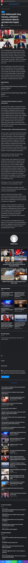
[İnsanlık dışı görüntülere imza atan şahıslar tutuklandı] (5, 399)
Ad (2, 355)
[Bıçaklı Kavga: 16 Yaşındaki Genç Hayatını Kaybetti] (7, 303)
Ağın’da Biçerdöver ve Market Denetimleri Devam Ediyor (17, 482)
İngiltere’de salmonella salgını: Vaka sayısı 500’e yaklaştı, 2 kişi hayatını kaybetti (13, 412)
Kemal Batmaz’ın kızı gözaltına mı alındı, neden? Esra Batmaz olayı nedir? (20, 294)
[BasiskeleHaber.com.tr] (14, 4)
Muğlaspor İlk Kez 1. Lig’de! (16, 444)
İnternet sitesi (4, 365)
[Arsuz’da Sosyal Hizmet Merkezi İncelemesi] (21, 303)
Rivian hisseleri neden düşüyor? (9, 408)
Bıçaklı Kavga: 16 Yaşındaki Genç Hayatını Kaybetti (7, 310)
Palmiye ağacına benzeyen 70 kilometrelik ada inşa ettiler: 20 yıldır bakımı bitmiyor (13, 423)
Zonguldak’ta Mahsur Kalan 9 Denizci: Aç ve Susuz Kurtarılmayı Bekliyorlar (20, 324)
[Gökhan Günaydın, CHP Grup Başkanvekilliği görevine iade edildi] (5, 477)
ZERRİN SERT (5, 25)
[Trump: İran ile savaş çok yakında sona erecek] (5, 495)
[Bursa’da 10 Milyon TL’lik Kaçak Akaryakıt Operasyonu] (5, 440)
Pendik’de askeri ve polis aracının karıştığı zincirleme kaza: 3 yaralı (7, 294)
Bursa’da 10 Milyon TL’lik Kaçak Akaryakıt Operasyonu (17, 439)
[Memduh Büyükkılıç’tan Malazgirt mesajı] (5, 471)
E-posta (3, 360)
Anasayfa (4, 8)
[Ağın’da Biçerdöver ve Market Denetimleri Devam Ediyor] (5, 484)
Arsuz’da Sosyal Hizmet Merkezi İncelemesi (20, 309)
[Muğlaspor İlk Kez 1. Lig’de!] (5, 446)
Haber (8, 8)
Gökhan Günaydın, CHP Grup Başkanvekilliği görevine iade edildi (17, 477)
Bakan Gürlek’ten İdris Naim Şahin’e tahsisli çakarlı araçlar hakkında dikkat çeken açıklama (7, 324)
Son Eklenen (14, 382)
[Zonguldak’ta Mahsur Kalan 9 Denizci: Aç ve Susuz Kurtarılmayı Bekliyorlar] (21, 318)
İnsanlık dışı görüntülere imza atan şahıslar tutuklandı (14, 1)
